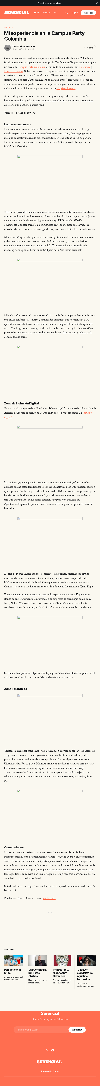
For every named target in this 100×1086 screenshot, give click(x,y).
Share (90, 48)
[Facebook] (52, 1050)
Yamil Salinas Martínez (23, 46)
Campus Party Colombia (31, 67)
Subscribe (88, 13)
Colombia (8, 27)
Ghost (56, 1071)
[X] (47, 1050)
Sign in (75, 12)
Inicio (36, 12)
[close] (97, 3)
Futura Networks (13, 71)
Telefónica (84, 67)
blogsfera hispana (66, 88)
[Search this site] (67, 13)
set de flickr (49, 898)
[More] (55, 13)
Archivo (46, 12)
